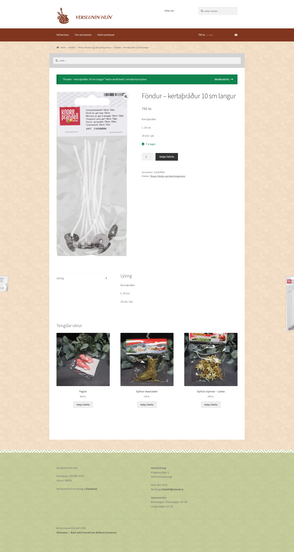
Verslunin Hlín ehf (84, 15)
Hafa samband (105, 34)
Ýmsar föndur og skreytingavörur (94, 47)
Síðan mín (169, 10)
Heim (63, 47)
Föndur (71, 47)
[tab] (83, 278)
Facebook (91, 488)
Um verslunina (83, 34)
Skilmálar (62, 532)
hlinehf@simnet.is (172, 489)
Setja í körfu (166, 156)
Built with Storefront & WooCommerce (93, 532)
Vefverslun (62, 34)
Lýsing (60, 278)
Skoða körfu (221, 79)
